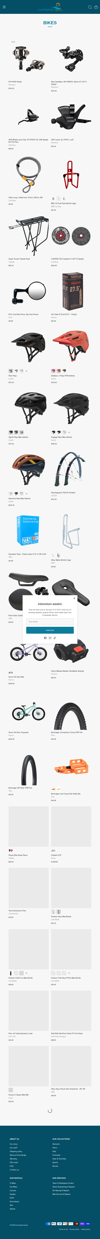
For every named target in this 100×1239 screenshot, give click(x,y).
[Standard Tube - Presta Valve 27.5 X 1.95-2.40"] (29, 531)
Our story (14, 1144)
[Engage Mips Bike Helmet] (71, 408)
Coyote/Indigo (16, 494)
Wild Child (21, 494)
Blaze (58, 371)
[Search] (90, 7)
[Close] (74, 598)
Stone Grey (53, 850)
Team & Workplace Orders (63, 1183)
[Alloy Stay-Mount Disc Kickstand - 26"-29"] (71, 1066)
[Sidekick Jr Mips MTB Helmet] (71, 347)
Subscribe (50, 630)
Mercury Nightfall (21, 973)
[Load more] (50, 1110)
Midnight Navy (58, 432)
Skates (12, 1209)
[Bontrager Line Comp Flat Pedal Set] (71, 765)
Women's (56, 1144)
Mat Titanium (64, 198)
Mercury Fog (16, 973)
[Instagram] (50, 638)
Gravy (21, 371)
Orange (53, 789)
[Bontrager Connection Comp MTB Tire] (71, 710)
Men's (54, 1148)
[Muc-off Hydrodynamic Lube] (29, 1011)
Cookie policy (85, 1229)
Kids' (54, 1151)
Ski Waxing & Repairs (60, 1190)
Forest (64, 371)
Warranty (13, 1159)
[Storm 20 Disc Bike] (29, 648)
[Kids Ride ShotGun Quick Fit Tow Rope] (71, 1011)
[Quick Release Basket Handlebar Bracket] (71, 648)
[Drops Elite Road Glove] (29, 826)
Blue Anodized (58, 198)
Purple (11, 672)
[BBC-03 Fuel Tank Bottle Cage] (71, 175)
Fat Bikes (13, 1187)
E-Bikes (13, 1183)
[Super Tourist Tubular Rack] (29, 236)
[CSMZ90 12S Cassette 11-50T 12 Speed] (71, 236)
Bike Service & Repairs (61, 1194)
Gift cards (14, 1162)
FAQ (11, 1166)
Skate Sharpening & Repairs (63, 1187)
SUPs (12, 1198)
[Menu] (4, 7)
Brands (55, 1166)
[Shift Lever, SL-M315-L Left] (71, 117)
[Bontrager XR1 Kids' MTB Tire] (29, 765)
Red (53, 198)
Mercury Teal (64, 973)
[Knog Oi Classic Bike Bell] (29, 1066)
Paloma (11, 850)
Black (11, 432)
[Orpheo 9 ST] (71, 826)
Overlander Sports (21, 1225)
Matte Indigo (16, 432)
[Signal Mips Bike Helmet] (29, 408)
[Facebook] (45, 638)
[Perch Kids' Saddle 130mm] (29, 593)
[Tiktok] (55, 638)
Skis (11, 1205)
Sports (55, 1162)
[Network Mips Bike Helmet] (29, 470)
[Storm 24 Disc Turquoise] (29, 710)
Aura (16, 371)
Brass (11, 1090)
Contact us (14, 1170)
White (11, 371)
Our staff (13, 1148)
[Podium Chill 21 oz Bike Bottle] (29, 949)
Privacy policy (74, 1229)
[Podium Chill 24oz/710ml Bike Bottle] (71, 949)
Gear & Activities (59, 1159)
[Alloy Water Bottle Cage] (71, 531)
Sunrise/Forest (11, 494)
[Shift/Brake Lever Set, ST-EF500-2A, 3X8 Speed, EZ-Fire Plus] (29, 117)
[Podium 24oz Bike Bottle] (71, 888)
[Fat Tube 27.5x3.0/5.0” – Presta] (71, 291)
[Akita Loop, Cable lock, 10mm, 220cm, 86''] (29, 175)
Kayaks (12, 1194)
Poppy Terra (64, 432)
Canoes (13, 1190)
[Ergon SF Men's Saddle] (71, 593)
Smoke (58, 912)
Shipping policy (16, 1151)
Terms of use (63, 1229)
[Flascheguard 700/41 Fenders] (71, 470)
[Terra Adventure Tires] (29, 888)
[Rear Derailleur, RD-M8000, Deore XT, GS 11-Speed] (71, 59)
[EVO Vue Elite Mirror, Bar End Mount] (29, 291)
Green (58, 789)
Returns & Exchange (18, 1155)
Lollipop (53, 371)
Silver (53, 555)
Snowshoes (14, 1201)
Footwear (56, 1155)
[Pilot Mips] (29, 347)
